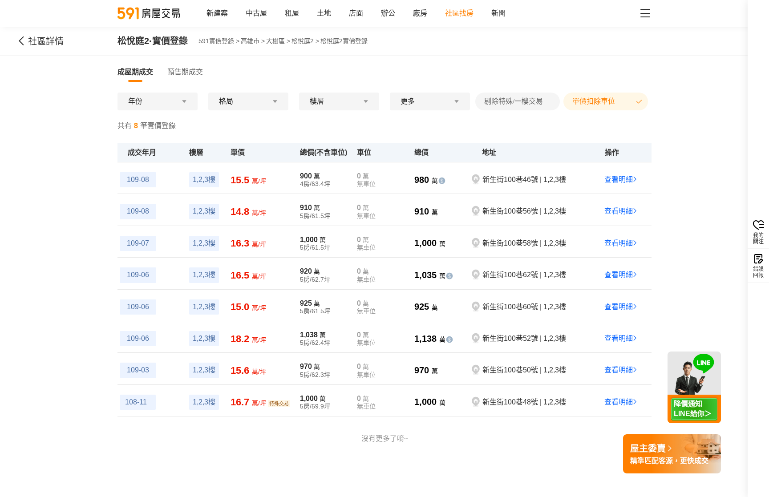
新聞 (498, 13)
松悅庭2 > (305, 40)
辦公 (388, 13)
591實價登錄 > (218, 40)
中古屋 (256, 13)
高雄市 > (253, 40)
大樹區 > (278, 40)
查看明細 (618, 179)
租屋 (292, 13)
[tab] (135, 72)
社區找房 (459, 13)
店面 (356, 13)
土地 (324, 13)
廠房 (420, 13)
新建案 (217, 13)
